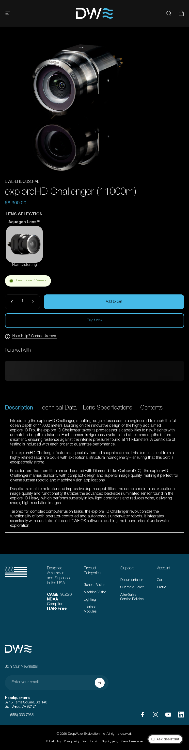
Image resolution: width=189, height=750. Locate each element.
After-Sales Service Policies (131, 597)
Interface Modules (90, 610)
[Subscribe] (100, 683)
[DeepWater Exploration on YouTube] (168, 714)
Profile (161, 587)
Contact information (132, 741)
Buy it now (94, 320)
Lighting (90, 600)
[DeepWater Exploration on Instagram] (155, 714)
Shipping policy (110, 741)
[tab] (19, 408)
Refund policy (53, 741)
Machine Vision (95, 592)
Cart (160, 580)
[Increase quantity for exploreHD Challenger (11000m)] (34, 302)
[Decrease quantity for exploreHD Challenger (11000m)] (10, 302)
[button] (24, 244)
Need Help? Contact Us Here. (34, 336)
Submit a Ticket (132, 587)
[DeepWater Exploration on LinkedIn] (181, 714)
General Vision (94, 585)
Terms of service (90, 741)
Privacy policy (71, 741)
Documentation (131, 580)
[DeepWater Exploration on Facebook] (143, 714)
